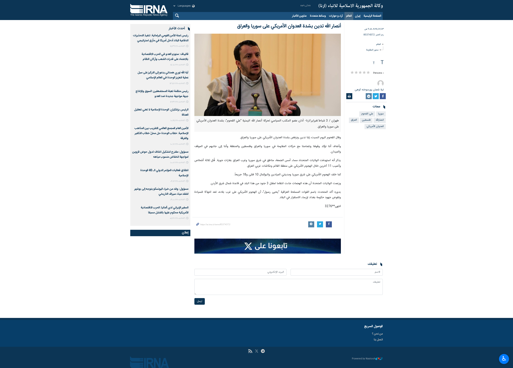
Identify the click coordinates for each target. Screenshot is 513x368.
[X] (256, 351)
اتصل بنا (378, 339)
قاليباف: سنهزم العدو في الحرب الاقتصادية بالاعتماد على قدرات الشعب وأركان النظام (164, 57)
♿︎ (504, 358)
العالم (349, 16)
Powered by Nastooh (364, 359)
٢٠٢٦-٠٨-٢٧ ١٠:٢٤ (177, 121)
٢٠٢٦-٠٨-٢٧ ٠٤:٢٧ (177, 218)
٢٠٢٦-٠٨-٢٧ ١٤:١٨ (177, 65)
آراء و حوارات (336, 16)
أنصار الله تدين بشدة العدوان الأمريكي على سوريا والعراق (289, 26)
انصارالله (380, 120)
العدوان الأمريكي (375, 126)
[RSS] (250, 351)
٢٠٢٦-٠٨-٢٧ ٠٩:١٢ (177, 181)
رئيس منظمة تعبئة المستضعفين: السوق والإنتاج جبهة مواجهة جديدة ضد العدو (161, 94)
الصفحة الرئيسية (372, 16)
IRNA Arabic (351, 6)
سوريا (381, 114)
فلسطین (366, 120)
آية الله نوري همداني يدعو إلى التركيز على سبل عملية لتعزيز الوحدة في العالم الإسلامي (162, 75)
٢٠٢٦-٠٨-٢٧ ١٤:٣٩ (177, 46)
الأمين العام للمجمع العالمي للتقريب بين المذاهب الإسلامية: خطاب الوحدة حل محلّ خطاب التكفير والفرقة (161, 133)
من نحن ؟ (377, 334)
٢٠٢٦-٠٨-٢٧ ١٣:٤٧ (177, 84)
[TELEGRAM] (263, 351)
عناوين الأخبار (299, 16)
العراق (354, 120)
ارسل (199, 301)
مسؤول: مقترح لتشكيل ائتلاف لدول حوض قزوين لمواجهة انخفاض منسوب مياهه (160, 154)
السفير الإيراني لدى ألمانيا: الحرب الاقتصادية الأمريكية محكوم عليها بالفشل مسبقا (164, 210)
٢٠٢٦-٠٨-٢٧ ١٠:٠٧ (177, 163)
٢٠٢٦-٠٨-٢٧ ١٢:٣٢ (177, 102)
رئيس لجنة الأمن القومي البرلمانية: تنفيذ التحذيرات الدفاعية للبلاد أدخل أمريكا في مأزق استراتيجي (160, 38)
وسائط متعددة (318, 16)
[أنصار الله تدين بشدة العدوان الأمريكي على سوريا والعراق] (267, 75)
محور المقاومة (372, 50)
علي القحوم (367, 114)
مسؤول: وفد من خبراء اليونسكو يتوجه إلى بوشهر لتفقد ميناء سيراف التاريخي (161, 192)
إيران (357, 16)
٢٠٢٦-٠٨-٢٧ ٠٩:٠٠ (177, 200)
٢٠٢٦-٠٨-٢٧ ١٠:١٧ (177, 144)
